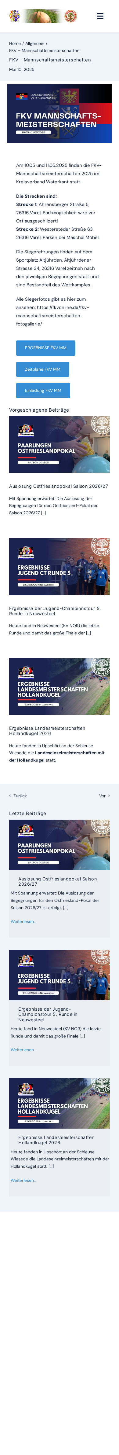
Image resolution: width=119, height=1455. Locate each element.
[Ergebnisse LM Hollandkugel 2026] (59, 660)
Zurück (20, 796)
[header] (43, 11)
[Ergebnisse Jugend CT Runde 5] (59, 540)
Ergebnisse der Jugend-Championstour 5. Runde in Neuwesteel (48, 1014)
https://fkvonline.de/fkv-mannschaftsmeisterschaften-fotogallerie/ (52, 315)
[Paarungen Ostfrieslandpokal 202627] (59, 418)
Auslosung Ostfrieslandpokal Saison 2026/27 (58, 486)
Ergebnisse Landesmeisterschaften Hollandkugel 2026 (47, 731)
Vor (102, 796)
